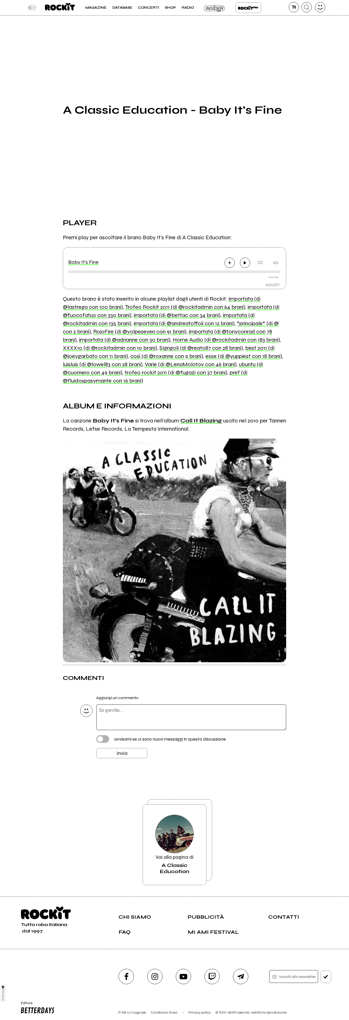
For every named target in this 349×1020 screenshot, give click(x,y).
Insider (214, 8)
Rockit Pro (248, 7)
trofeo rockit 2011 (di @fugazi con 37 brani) (176, 372)
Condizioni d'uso (164, 1012)
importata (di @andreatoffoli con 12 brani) (184, 323)
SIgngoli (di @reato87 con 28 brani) (201, 348)
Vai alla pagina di (174, 864)
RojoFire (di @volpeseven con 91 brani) (140, 331)
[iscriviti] (326, 977)
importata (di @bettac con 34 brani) (177, 315)
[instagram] (154, 976)
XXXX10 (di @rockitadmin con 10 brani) (110, 348)
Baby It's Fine (83, 262)
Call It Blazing (201, 420)
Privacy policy (200, 1012)
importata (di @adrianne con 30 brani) (124, 340)
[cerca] (306, 7)
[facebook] (126, 976)
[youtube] (183, 976)
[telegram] (240, 976)
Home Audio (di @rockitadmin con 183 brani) (226, 340)
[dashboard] (320, 7)
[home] (60, 7)
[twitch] (212, 976)
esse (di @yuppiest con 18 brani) (243, 356)
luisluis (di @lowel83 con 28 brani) (103, 364)
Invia (122, 753)
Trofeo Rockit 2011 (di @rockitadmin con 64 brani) (185, 307)
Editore (24, 1005)
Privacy (3, 995)
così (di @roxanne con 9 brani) (166, 356)
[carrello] (294, 7)
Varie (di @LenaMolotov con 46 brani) (191, 364)
